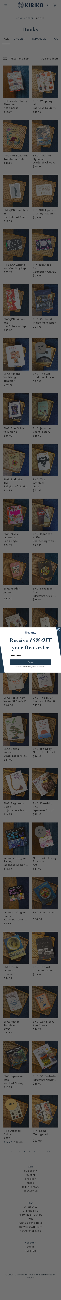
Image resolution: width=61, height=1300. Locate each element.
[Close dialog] (59, 630)
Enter (30, 662)
